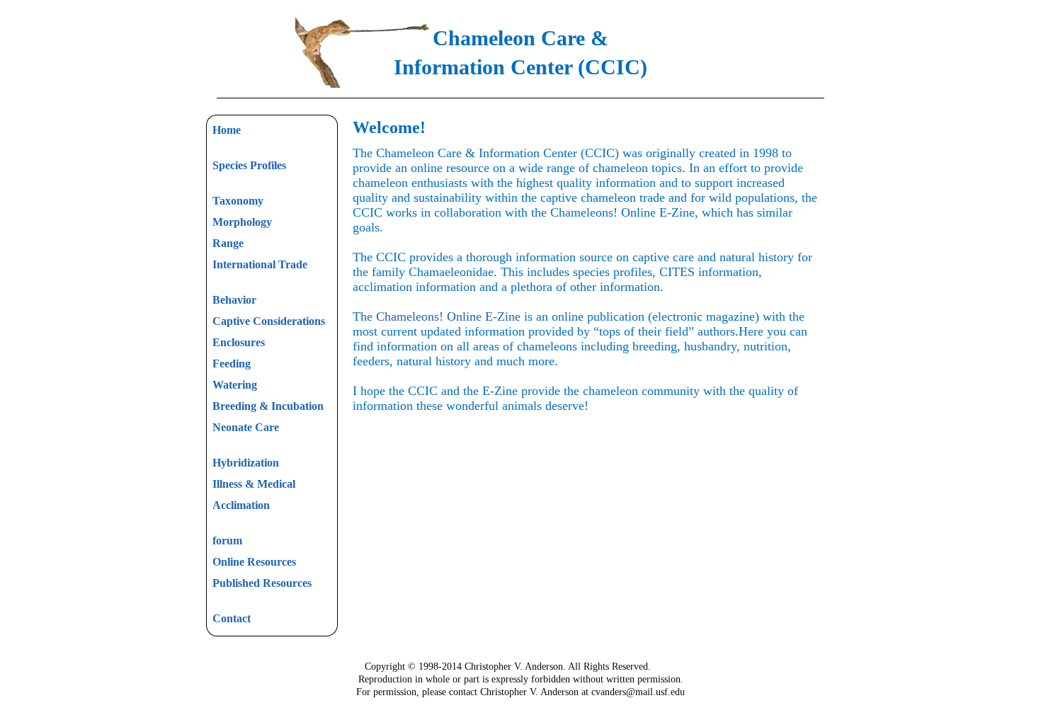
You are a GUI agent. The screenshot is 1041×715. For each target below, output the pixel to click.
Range (228, 243)
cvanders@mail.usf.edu (638, 692)
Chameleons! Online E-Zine (448, 316)
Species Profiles (249, 165)
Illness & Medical (253, 484)
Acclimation (241, 505)
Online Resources (254, 562)
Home (226, 130)
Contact (231, 618)
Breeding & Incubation (268, 406)
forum (227, 540)
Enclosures (238, 342)
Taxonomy (237, 201)
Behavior (234, 300)
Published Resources (262, 583)
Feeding (231, 364)
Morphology (242, 222)
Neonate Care (245, 427)
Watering (234, 385)
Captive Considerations (268, 321)
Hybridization (245, 463)
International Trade (259, 264)
